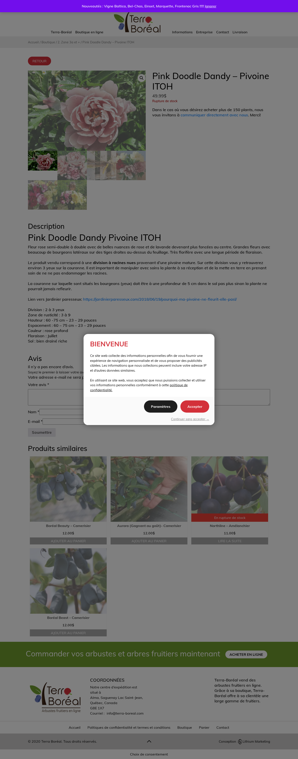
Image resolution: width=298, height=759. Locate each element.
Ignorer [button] (210, 6)
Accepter (194, 406)
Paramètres (160, 406)
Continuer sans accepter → (190, 419)
